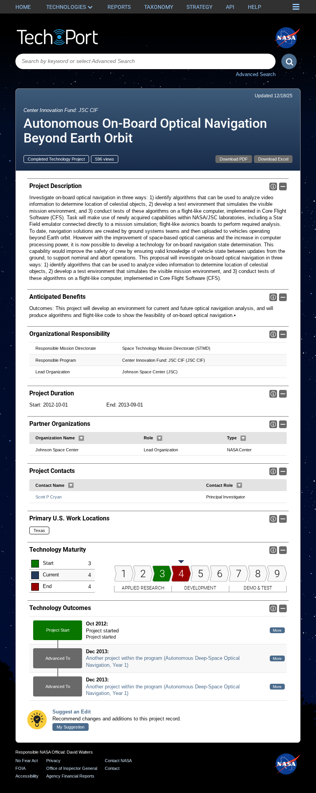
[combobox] (145, 61)
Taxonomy (158, 7)
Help (254, 7)
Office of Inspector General (71, 768)
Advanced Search (256, 74)
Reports (119, 7)
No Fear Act (26, 760)
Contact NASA (118, 760)
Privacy (53, 760)
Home (23, 7)
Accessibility (27, 776)
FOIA (20, 768)
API (230, 7)
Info (273, 186)
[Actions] (81, 438)
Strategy (199, 7)
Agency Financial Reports (70, 776)
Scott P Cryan (48, 497)
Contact (112, 768)
